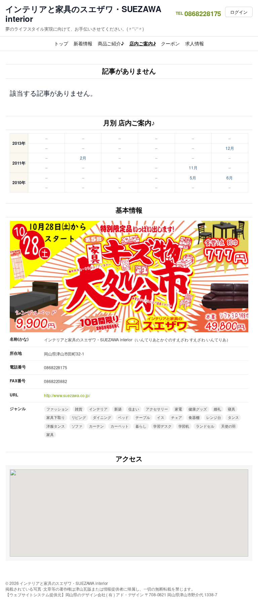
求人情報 (194, 43)
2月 (83, 158)
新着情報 (83, 43)
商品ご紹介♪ (111, 43)
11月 (193, 167)
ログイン (239, 12)
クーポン (170, 43)
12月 (229, 148)
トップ (61, 43)
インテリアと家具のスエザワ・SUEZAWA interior (83, 14)
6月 (229, 177)
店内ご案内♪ (142, 43)
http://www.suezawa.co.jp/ (67, 395)
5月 (193, 177)
